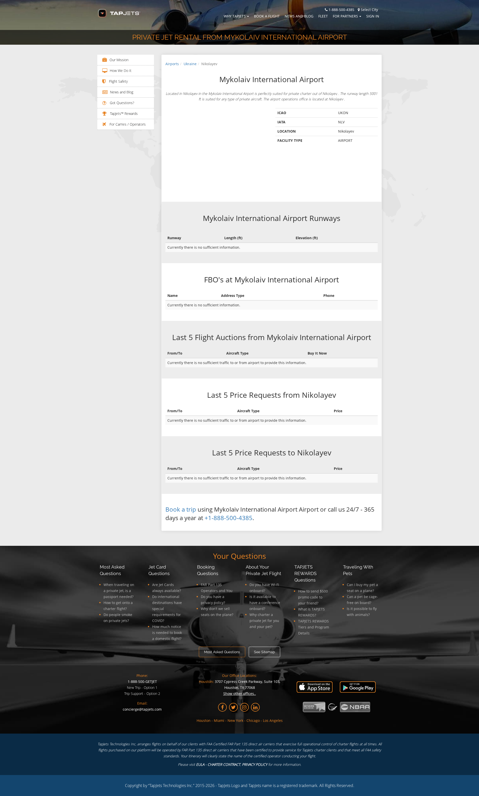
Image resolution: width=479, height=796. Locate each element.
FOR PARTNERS (345, 16)
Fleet (323, 16)
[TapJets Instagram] (244, 707)
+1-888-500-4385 (228, 518)
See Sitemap (264, 652)
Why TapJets (235, 16)
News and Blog (299, 16)
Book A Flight (267, 16)
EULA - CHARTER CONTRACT (218, 764)
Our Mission (119, 59)
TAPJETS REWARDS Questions (305, 573)
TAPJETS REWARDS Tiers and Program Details (313, 627)
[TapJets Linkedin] (255, 707)
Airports (172, 63)
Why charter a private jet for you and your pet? (264, 620)
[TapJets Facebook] (222, 707)
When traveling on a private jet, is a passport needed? (119, 590)
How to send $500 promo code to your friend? (313, 597)
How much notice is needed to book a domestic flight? (167, 632)
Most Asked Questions (222, 652)
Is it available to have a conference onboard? (264, 602)
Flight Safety (118, 81)
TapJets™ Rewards (123, 113)
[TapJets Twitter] (233, 707)
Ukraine (190, 63)
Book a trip (180, 509)
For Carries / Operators (127, 124)
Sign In (372, 16)
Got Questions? (121, 102)
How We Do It (120, 70)
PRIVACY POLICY (254, 764)
